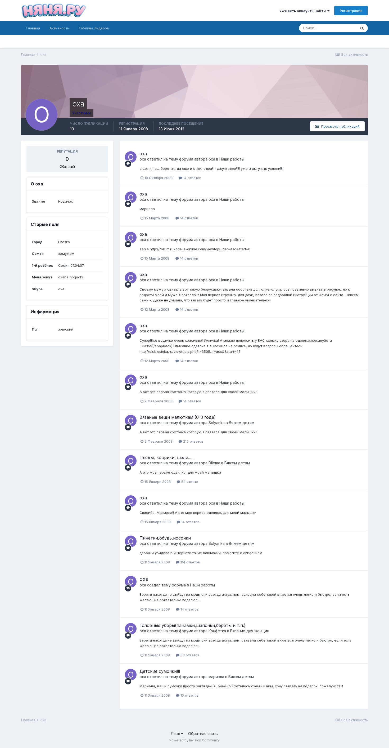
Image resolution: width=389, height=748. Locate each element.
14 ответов (191, 178)
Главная (33, 28)
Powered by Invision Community (194, 740)
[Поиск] (362, 28)
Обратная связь (203, 733)
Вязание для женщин (249, 631)
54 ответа (189, 481)
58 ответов (189, 655)
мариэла (216, 676)
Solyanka (217, 422)
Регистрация (351, 10)
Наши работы (231, 159)
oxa (143, 153)
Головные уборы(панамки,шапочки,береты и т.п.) (192, 625)
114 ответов (189, 562)
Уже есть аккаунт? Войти (303, 11)
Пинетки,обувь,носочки (165, 538)
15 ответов (189, 695)
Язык (176, 733)
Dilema (214, 463)
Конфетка (217, 631)
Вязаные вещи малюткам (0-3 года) (177, 417)
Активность (59, 28)
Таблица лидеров (94, 28)
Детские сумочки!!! (159, 671)
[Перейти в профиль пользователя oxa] (131, 157)
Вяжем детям (241, 422)
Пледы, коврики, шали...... (167, 457)
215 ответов (192, 441)
